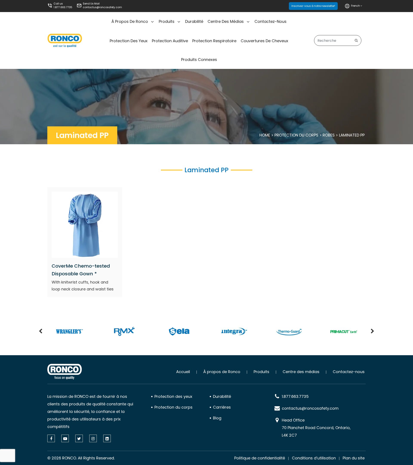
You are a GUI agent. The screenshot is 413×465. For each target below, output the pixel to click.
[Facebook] (51, 438)
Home (264, 135)
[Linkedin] (107, 438)
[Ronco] (64, 372)
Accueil (183, 371)
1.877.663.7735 (63, 7)
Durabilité (194, 21)
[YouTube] (65, 438)
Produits (166, 21)
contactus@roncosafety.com (102, 7)
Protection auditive (170, 40)
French (356, 6)
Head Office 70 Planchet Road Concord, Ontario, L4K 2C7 (316, 427)
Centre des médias (226, 21)
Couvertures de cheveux (264, 40)
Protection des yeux (129, 40)
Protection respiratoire (214, 40)
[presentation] (40, 332)
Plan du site (354, 458)
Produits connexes (199, 59)
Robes (329, 135)
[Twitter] (79, 438)
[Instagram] (93, 438)
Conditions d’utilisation (314, 458)
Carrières (222, 407)
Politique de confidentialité (259, 458)
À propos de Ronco (129, 21)
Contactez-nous (270, 21)
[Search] (356, 40)
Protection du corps (296, 135)
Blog (217, 418)
